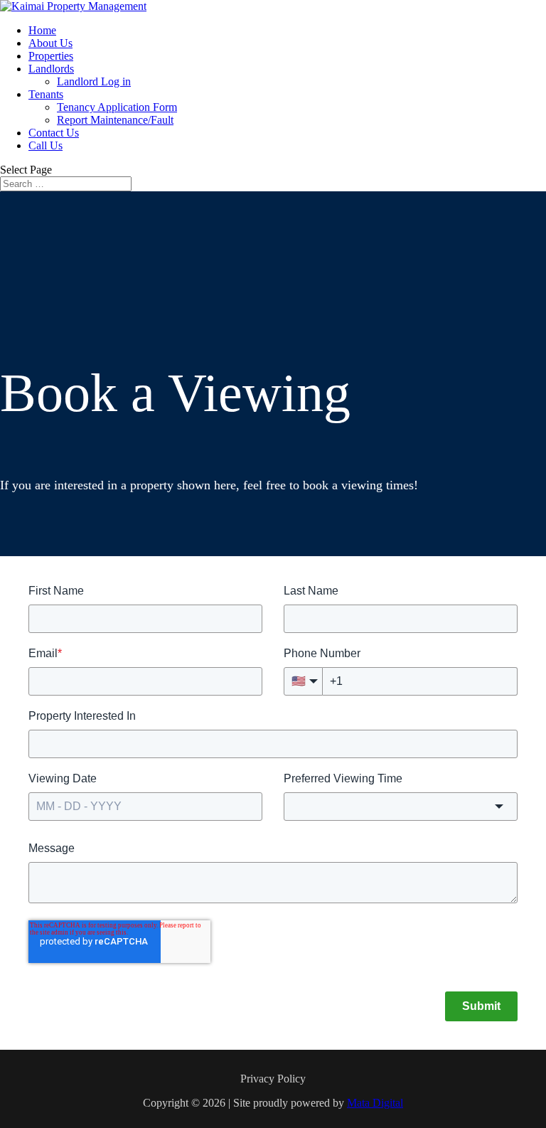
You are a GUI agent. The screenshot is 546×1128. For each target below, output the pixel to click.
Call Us (45, 145)
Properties (50, 56)
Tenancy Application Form (117, 107)
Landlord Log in (94, 81)
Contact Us (53, 133)
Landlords (51, 69)
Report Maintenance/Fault (115, 120)
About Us (50, 43)
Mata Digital (375, 1103)
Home (42, 30)
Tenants (45, 94)
